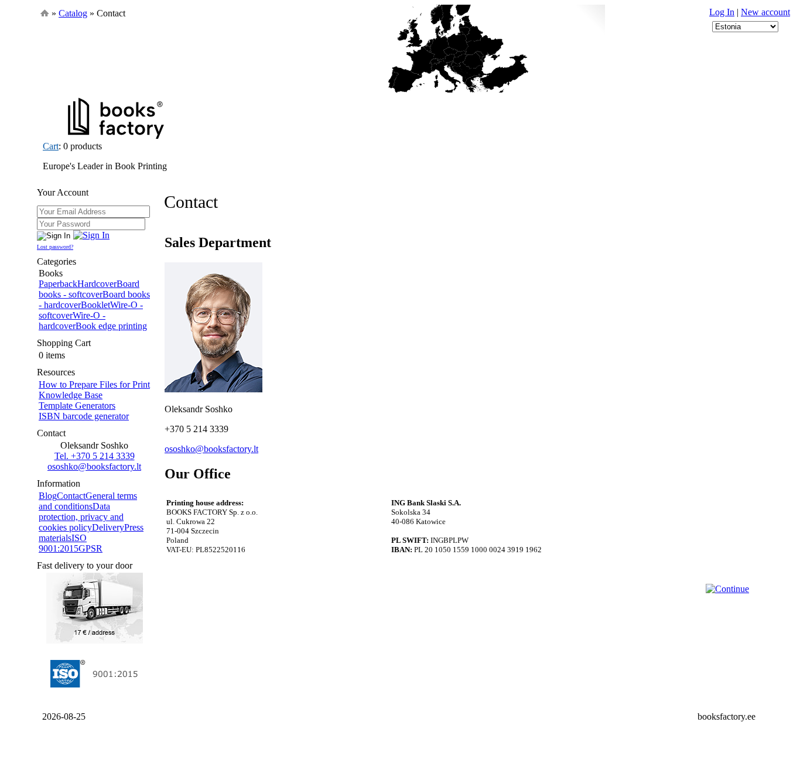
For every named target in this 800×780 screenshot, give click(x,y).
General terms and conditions (88, 501)
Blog (48, 496)
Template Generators (77, 405)
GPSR (90, 548)
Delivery (108, 527)
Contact (71, 496)
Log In (721, 12)
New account (765, 12)
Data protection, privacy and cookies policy (81, 516)
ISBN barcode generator (84, 416)
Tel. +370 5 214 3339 (94, 456)
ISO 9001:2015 (63, 543)
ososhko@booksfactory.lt (94, 466)
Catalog (73, 13)
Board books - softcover (89, 289)
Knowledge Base (70, 395)
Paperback (58, 284)
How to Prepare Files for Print (94, 384)
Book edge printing (111, 326)
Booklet (95, 305)
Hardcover (97, 284)
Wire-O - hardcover (72, 320)
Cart (51, 146)
